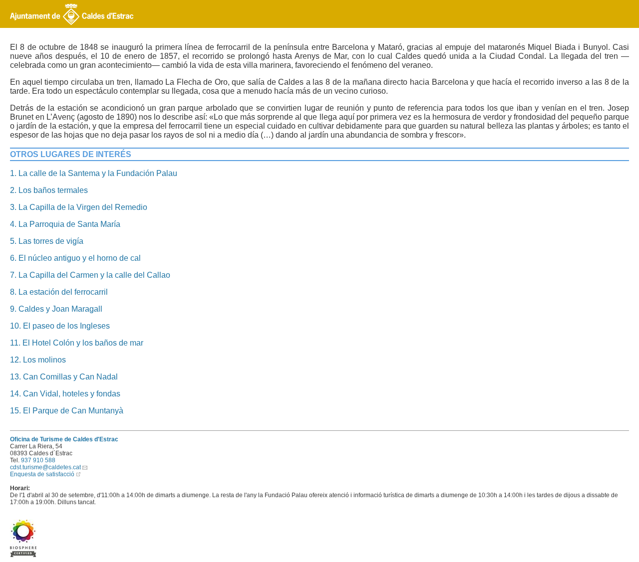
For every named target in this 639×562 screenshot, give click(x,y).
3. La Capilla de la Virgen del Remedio (78, 207)
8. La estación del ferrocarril (59, 292)
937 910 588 (38, 460)
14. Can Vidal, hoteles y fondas (65, 393)
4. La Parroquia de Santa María (65, 224)
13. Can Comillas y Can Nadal (64, 377)
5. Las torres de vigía (46, 241)
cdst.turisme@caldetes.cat (45, 467)
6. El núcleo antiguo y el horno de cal (75, 258)
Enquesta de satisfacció (42, 474)
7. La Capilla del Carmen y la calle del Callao (90, 275)
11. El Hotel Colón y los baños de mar (76, 343)
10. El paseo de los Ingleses (60, 326)
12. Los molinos (38, 360)
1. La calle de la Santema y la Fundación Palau (93, 173)
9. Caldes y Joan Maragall (56, 309)
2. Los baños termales (49, 190)
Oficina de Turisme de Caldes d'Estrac (64, 439)
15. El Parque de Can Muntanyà (66, 410)
